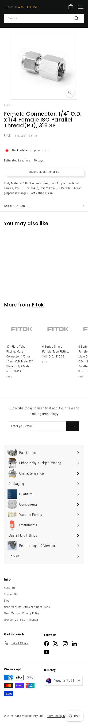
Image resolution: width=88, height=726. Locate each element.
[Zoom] (70, 92)
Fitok (7, 135)
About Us (9, 587)
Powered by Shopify (60, 716)
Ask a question (14, 206)
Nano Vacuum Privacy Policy (22, 613)
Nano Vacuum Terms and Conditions (27, 607)
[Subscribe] (72, 426)
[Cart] (70, 7)
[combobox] (44, 18)
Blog (7, 600)
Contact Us (11, 594)
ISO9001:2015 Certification (21, 619)
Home (7, 105)
